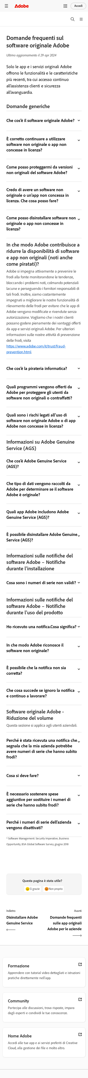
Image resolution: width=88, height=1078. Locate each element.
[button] (65, 6)
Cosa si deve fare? (22, 775)
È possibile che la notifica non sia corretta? (36, 670)
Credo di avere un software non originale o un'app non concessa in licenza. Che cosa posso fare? (37, 195)
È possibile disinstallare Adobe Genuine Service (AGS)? (41, 537)
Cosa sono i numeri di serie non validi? (41, 582)
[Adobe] (21, 6)
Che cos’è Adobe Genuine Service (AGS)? (36, 463)
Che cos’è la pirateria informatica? (36, 368)
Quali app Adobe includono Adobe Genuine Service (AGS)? (37, 514)
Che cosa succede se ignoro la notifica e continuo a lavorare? (40, 693)
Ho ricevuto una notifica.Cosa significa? (41, 626)
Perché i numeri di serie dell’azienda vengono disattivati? (38, 825)
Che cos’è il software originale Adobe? (40, 120)
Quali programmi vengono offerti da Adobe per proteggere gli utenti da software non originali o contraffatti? (39, 392)
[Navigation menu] (6, 6)
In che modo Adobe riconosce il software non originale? (34, 647)
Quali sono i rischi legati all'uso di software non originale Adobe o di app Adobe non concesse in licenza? (41, 420)
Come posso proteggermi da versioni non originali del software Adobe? (39, 169)
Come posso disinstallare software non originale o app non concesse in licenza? (41, 223)
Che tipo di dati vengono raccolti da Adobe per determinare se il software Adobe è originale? (39, 489)
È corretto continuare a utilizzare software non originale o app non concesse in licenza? (36, 144)
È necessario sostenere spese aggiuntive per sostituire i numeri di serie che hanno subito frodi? (38, 799)
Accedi (78, 6)
